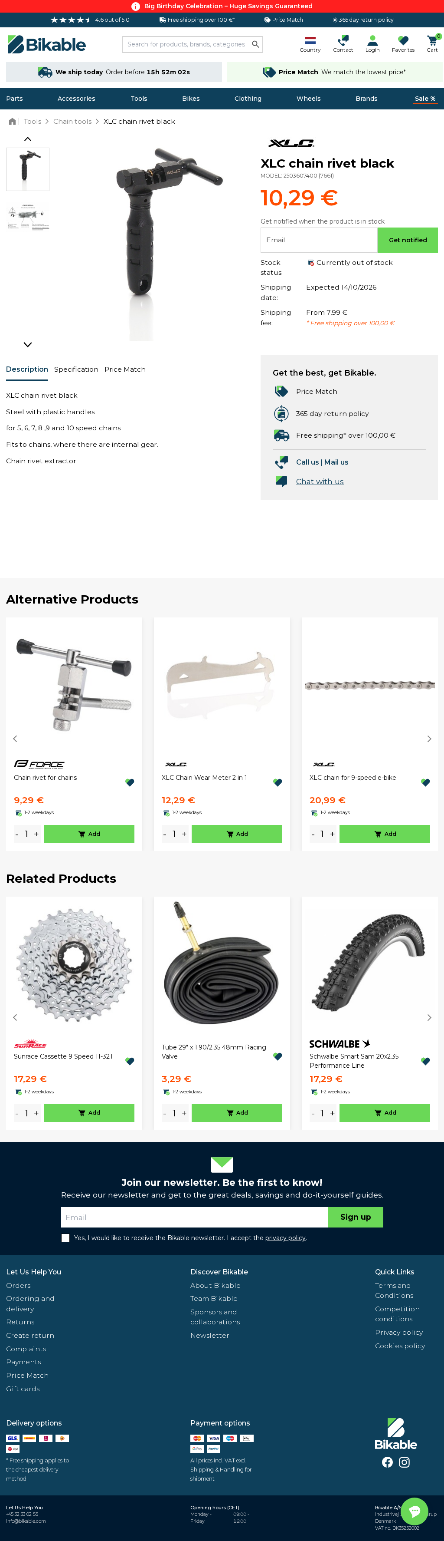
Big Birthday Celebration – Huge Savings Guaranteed (228, 6)
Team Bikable (214, 1298)
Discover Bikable (219, 1272)
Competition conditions (397, 1314)
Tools (139, 98)
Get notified (408, 240)
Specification (76, 369)
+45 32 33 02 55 (22, 1514)
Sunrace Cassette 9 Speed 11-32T (63, 1056)
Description (27, 369)
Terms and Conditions (394, 1290)
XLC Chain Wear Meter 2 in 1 (204, 778)
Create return (30, 1335)
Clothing (248, 98)
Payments (23, 1362)
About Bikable (215, 1285)
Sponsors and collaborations (215, 1317)
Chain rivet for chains (45, 778)
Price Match (125, 369)
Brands (367, 98)
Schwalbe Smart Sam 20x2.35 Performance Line (354, 1061)
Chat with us (320, 481)
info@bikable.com (26, 1521)
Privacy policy (399, 1332)
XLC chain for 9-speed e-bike (353, 778)
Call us (307, 462)
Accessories (76, 98)
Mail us (336, 462)
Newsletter (209, 1335)
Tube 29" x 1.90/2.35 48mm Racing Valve (214, 1051)
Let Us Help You (33, 1272)
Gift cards (22, 1389)
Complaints (26, 1349)
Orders (18, 1285)
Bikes (191, 98)
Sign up (355, 1216)
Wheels (309, 98)
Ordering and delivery (30, 1303)
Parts (14, 98)
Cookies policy (400, 1346)
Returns (20, 1322)
